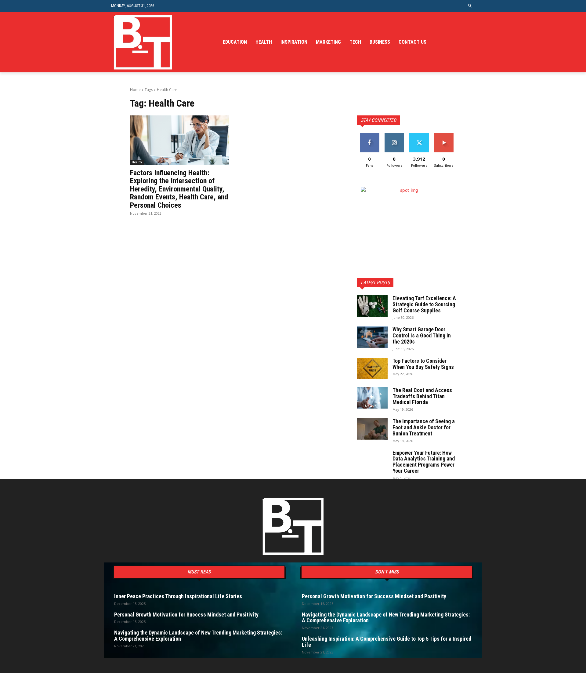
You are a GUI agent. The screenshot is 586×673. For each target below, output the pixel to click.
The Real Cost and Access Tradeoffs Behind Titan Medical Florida (422, 396)
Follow (394, 135)
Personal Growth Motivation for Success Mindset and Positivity (186, 614)
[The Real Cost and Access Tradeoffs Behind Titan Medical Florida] (372, 398)
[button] (470, 6)
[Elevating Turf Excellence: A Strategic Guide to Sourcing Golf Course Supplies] (372, 306)
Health (137, 162)
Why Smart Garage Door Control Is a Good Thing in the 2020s (421, 335)
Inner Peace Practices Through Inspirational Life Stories (178, 596)
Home (135, 89)
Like (369, 135)
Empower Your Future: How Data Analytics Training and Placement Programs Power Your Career (423, 461)
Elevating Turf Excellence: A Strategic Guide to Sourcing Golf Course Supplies (424, 304)
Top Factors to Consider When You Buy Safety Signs (423, 364)
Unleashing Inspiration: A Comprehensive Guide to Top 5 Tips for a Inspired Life (386, 641)
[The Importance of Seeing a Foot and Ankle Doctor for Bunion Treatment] (372, 429)
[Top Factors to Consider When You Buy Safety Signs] (372, 368)
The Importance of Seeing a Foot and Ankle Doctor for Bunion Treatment (423, 427)
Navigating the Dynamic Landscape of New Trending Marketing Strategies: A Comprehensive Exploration (198, 635)
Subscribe (443, 135)
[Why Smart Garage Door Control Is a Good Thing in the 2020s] (372, 337)
